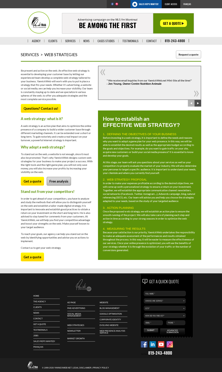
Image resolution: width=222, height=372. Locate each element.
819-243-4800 (175, 40)
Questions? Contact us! (41, 108)
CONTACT (38, 318)
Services (30, 55)
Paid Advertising (76, 308)
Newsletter (74, 331)
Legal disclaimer (81, 368)
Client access (171, 4)
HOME (36, 296)
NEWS (36, 313)
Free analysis (58, 181)
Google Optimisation (111, 314)
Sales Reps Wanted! (149, 4)
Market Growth (76, 338)
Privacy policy (101, 368)
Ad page (71, 302)
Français (187, 4)
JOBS (35, 336)
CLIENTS (37, 307)
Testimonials (40, 330)
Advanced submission (172, 331)
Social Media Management (74, 315)
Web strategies (75, 325)
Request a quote (188, 54)
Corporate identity (110, 319)
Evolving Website (109, 325)
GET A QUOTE (39, 324)
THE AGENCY (39, 301)
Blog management (109, 308)
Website (104, 302)
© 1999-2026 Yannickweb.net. (57, 368)
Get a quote (172, 23)
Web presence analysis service (112, 332)
